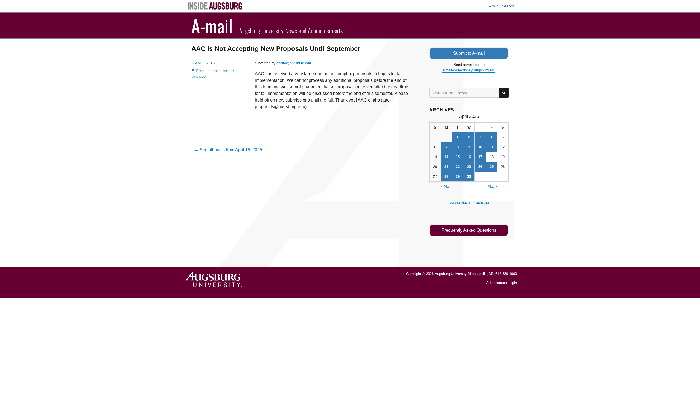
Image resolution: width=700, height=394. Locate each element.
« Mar (445, 186)
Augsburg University (451, 274)
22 (458, 167)
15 (458, 157)
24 (480, 167)
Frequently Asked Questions (469, 230)
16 (469, 157)
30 (469, 177)
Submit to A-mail (469, 53)
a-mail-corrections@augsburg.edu (468, 70)
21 (446, 167)
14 (446, 157)
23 (469, 167)
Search (508, 6)
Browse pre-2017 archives (468, 203)
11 (491, 147)
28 (446, 177)
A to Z (493, 6)
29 (458, 177)
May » (493, 186)
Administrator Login (501, 283)
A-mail (212, 25)
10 (480, 147)
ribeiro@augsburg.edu (293, 63)
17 (480, 157)
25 (492, 167)
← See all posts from (228, 149)
